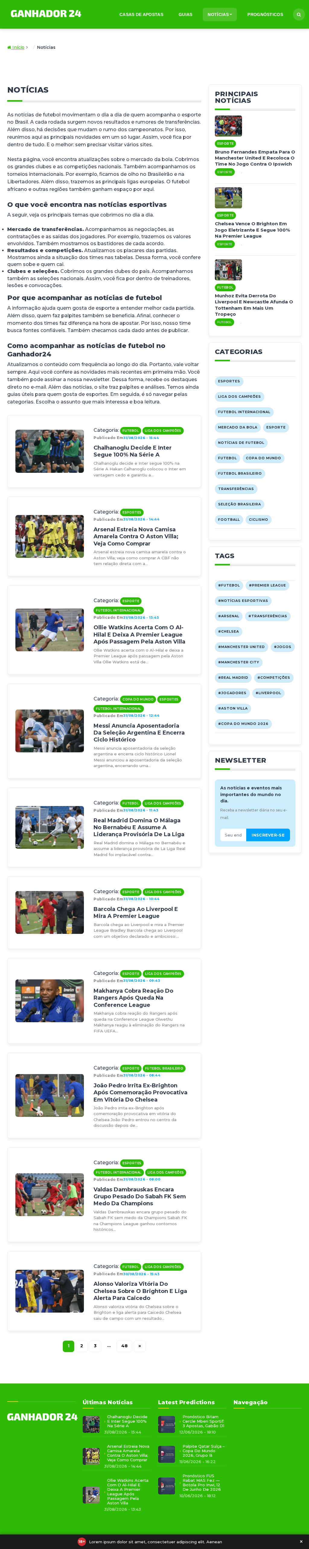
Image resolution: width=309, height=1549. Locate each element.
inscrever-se (268, 835)
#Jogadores (232, 693)
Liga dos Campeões (163, 431)
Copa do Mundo (138, 699)
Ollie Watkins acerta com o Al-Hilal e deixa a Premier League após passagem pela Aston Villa (139, 634)
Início (17, 47)
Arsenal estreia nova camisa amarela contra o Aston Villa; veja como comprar (136, 536)
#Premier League (267, 585)
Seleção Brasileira (239, 504)
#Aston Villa (233, 708)
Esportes (132, 512)
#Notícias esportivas (243, 601)
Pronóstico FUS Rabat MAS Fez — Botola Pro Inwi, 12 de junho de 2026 (202, 1483)
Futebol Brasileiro (164, 1068)
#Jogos (282, 647)
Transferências (236, 489)
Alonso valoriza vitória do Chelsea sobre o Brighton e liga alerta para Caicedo (140, 1291)
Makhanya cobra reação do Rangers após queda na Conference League (133, 998)
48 (124, 1345)
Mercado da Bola (237, 427)
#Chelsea (228, 631)
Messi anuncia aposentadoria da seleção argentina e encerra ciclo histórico (139, 732)
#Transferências (267, 616)
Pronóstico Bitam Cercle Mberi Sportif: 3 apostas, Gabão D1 (203, 1421)
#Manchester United (241, 647)
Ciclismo (258, 519)
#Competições (273, 677)
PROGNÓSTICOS (265, 14)
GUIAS (186, 14)
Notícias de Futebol (241, 443)
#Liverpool (268, 693)
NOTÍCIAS (218, 14)
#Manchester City (238, 662)
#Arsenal (228, 616)
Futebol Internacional (118, 610)
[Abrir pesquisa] (299, 14)
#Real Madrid (233, 677)
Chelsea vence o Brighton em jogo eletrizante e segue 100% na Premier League (252, 230)
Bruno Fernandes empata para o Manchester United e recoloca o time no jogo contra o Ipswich (255, 158)
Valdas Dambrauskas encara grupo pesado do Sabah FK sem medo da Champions (140, 1196)
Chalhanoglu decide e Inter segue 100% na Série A (133, 451)
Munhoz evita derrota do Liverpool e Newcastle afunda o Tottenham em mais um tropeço (254, 305)
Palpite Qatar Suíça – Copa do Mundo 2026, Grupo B (204, 1451)
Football (229, 519)
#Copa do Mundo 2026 (243, 724)
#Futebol (229, 585)
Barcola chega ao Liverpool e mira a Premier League (136, 912)
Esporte (131, 601)
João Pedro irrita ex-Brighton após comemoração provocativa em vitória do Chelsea (140, 1092)
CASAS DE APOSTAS (141, 14)
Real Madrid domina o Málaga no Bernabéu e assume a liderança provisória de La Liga (139, 827)
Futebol (131, 431)
